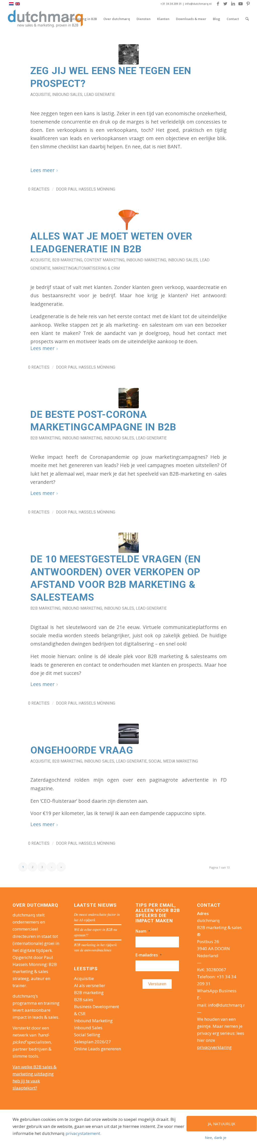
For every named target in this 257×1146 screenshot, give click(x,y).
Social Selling (87, 1035)
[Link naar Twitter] (225, 4)
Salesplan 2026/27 (92, 1042)
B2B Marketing (67, 260)
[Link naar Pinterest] (248, 4)
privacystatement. (83, 1133)
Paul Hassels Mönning (91, 189)
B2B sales (83, 999)
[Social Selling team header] (128, 54)
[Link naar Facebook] (218, 4)
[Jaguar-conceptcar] (128, 734)
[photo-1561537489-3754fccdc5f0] (128, 398)
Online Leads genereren (97, 1049)
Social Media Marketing (173, 761)
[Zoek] (247, 19)
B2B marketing (89, 992)
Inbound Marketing (146, 260)
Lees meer (42, 170)
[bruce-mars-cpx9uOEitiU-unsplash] (128, 543)
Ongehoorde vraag (81, 750)
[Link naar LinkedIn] (233, 4)
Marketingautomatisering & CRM (86, 268)
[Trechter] (128, 220)
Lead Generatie (99, 94)
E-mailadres (149, 954)
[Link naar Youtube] (240, 4)
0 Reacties (38, 189)
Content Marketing (104, 260)
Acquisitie (40, 94)
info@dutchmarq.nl (198, 4)
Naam (143, 931)
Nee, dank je (215, 1137)
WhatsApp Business (216, 991)
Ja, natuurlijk (221, 1123)
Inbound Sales (67, 94)
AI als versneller (89, 985)
